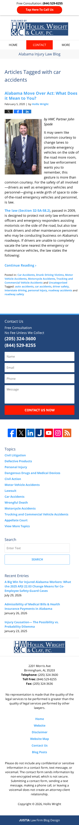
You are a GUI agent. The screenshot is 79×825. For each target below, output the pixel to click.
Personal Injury (16, 467)
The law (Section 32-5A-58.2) (27, 210)
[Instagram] (58, 433)
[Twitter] (21, 433)
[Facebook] (12, 433)
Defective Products (18, 461)
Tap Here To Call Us (39, 10)
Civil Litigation (15, 455)
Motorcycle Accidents (41, 278)
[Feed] (67, 433)
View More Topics (17, 526)
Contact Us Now (40, 410)
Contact (39, 45)
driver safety (61, 286)
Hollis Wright (52, 804)
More (66, 45)
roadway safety (14, 294)
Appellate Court (16, 520)
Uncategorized (58, 282)
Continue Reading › (20, 265)
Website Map (39, 739)
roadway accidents (60, 290)
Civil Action (13, 479)
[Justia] (39, 433)
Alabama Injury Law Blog (39, 28)
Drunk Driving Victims (50, 275)
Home (13, 45)
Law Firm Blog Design (39, 820)
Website (39, 725)
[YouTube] (48, 433)
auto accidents (24, 286)
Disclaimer (39, 732)
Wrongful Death (16, 502)
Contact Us (40, 745)
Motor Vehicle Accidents (22, 485)
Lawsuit (10, 491)
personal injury (37, 290)
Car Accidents (26, 275)
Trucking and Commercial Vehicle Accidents (36, 514)
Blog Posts (39, 752)
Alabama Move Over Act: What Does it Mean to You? (41, 95)
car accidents (43, 286)
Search (37, 559)
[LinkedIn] (30, 433)
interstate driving (16, 290)
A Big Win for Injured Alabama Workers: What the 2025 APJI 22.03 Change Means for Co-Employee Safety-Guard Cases (38, 586)
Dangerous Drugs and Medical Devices (32, 473)
